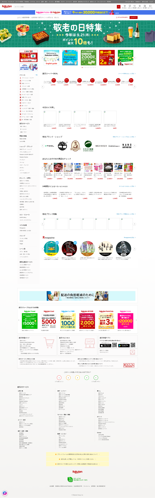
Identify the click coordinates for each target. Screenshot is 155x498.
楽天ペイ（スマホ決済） (25, 425)
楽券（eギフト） (24, 209)
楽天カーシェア (62, 401)
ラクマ (62, 1)
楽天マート (22, 406)
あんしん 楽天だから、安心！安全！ (128, 365)
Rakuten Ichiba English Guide (27, 342)
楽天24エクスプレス (83, 1)
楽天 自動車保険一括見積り (25, 443)
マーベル (22, 162)
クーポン (22, 188)
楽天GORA (61, 403)
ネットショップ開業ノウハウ (67, 347)
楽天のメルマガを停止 (33, 353)
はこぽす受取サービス (25, 270)
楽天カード (22, 422)
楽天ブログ (61, 428)
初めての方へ (23, 340)
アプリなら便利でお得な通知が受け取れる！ (110, 340)
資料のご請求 (73, 342)
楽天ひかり (61, 418)
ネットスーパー (102, 1)
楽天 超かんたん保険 (24, 444)
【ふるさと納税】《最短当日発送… (108, 175)
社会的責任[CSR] (78, 486)
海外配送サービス (24, 277)
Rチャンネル (62, 436)
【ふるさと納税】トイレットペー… (98, 175)
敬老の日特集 (23, 138)
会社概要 (52, 486)
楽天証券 (21, 434)
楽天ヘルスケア (102, 398)
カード (38, 1)
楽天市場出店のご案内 (65, 340)
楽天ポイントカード (103, 418)
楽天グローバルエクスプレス (26, 416)
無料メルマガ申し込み (25, 346)
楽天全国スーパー (23, 407)
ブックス (51, 1)
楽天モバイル (62, 416)
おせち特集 (22, 141)
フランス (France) (102, 438)
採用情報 (93, 486)
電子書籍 (57, 1)
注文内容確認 (24, 353)
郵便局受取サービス (24, 267)
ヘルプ (151, 1)
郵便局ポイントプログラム (26, 272)
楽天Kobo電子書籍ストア (25, 394)
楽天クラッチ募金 (104, 350)
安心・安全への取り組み (26, 344)
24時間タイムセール (25, 183)
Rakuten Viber (62, 429)
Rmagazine (22, 228)
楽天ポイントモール (103, 420)
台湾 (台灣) (101, 434)
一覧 (36, 75)
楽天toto (61, 404)
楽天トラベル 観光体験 (64, 394)
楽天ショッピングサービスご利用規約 (29, 349)
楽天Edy (21, 427)
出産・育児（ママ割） (25, 254)
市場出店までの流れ (65, 346)
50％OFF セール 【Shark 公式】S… (68, 175)
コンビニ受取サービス (25, 264)
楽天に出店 (145, 1)
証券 (42, 1)
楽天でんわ (61, 420)
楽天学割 (22, 207)
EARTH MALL (23, 217)
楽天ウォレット (23, 436)
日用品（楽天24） (24, 191)
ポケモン (22, 167)
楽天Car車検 (101, 407)
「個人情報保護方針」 (42, 364)
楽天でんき (101, 393)
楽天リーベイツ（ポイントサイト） (28, 186)
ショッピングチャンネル (26, 199)
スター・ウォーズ (24, 165)
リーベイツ (69, 1)
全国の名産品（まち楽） (26, 230)
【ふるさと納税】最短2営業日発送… (48, 175)
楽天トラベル (62, 393)
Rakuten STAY (62, 398)
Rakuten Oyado (62, 399)
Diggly (21, 243)
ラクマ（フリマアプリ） (26, 220)
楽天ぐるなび (101, 404)
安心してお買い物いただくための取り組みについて (90, 363)
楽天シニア (101, 399)
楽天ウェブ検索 (62, 423)
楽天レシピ (101, 403)
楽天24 (75, 1)
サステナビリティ (104, 352)
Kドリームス (62, 409)
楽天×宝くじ (62, 406)
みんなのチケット (63, 444)
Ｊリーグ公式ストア (24, 172)
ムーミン (22, 170)
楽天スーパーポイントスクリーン (106, 422)
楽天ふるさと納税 (24, 196)
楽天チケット (62, 441)
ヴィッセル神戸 (62, 447)
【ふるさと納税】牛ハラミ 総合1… (58, 175)
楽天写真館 (101, 409)
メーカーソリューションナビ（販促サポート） (71, 349)
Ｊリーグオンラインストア (25, 414)
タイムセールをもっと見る (126, 186)
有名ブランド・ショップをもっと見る (123, 136)
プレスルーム (86, 486)
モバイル (4, 1)
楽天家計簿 (101, 412)
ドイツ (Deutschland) (103, 439)
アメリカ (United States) (104, 436)
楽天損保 (21, 439)
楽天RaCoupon (23, 412)
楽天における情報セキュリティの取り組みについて (90, 359)
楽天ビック (93, 1)
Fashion (27, 1)
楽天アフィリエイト (64, 425)
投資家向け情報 (59, 486)
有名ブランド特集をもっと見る (125, 214)
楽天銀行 (21, 433)
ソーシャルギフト (24, 256)
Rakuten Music (62, 442)
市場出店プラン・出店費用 (66, 344)
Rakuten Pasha (102, 423)
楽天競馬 (61, 407)
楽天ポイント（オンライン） (67, 351)
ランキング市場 (23, 238)
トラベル (32, 1)
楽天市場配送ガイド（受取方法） (28, 347)
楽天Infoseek (62, 421)
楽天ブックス (22, 393)
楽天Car (100, 406)
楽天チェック (101, 425)
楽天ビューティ (102, 401)
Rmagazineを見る (129, 237)
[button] (130, 7)
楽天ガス (100, 394)
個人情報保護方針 (101, 486)
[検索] (118, 7)
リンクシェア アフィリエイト (66, 426)
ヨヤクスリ (101, 396)
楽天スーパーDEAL (24, 180)
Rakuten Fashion (24, 157)
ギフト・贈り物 (23, 251)
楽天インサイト (102, 427)
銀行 (46, 1)
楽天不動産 (101, 411)
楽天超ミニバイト (102, 428)
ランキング (11, 1)
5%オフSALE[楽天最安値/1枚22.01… (88, 175)
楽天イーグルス (62, 445)
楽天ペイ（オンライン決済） (26, 423)
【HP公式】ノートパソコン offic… (78, 175)
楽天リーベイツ (23, 409)
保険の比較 (22, 446)
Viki (60, 437)
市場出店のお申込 (64, 342)
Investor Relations (67, 486)
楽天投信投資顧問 (23, 438)
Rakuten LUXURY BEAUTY (26, 154)
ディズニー (22, 159)
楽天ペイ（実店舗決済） (66, 353)
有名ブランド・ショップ (26, 149)
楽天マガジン (62, 439)
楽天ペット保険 (23, 448)
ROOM (109, 1)
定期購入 (22, 204)
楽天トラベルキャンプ (64, 396)
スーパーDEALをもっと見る (126, 73)
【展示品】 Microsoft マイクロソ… (118, 175)
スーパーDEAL (19, 1)
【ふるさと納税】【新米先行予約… (128, 175)
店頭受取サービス (24, 275)
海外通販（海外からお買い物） (27, 201)
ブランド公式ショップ (25, 152)
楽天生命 (21, 441)
